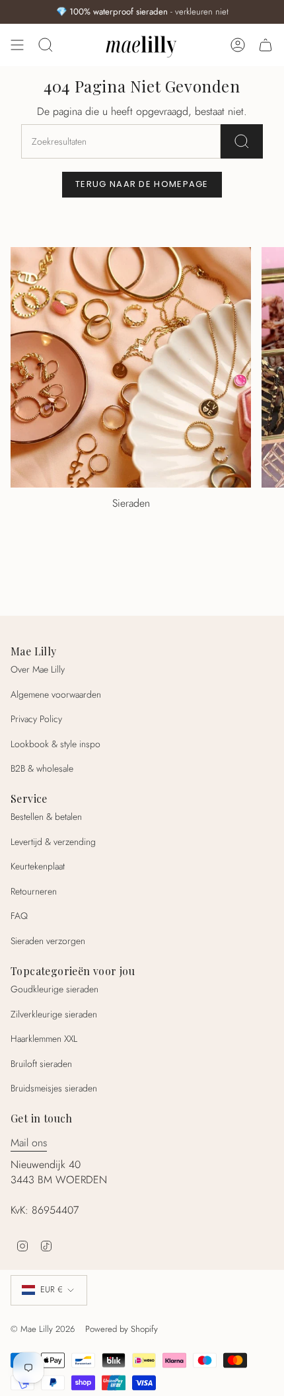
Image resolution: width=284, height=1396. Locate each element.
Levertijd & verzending (53, 841)
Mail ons (29, 1142)
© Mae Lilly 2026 (43, 1329)
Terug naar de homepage (142, 184)
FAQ (19, 915)
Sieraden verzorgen (48, 940)
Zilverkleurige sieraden (54, 1014)
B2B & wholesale (42, 768)
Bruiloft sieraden (41, 1063)
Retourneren (34, 891)
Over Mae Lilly (38, 669)
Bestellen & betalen (46, 816)
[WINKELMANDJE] (265, 45)
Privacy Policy (36, 718)
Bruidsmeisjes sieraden (54, 1088)
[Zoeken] (242, 141)
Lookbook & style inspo (55, 744)
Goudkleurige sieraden (54, 989)
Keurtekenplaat (38, 866)
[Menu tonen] (17, 45)
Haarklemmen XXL (44, 1038)
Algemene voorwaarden (56, 694)
